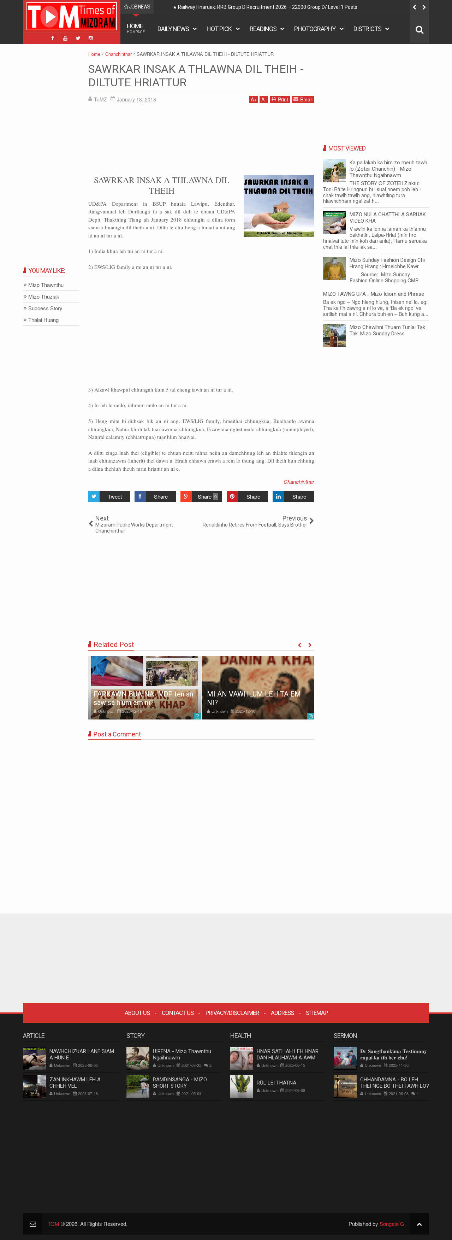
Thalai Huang (43, 320)
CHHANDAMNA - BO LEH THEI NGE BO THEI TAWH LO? (394, 1082)
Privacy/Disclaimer (232, 1012)
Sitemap (317, 1012)
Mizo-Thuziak (43, 296)
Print (283, 99)
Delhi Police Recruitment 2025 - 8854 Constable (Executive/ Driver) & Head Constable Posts (279, 7)
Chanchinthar (299, 481)
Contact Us (178, 1012)
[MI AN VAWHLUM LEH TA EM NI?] (258, 687)
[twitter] (78, 38)
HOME (136, 28)
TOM (53, 1223)
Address (282, 1012)
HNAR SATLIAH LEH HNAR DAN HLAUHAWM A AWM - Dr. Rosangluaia (288, 1057)
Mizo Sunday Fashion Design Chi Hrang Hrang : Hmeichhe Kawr (387, 263)
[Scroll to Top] (419, 1223)
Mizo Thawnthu (46, 285)
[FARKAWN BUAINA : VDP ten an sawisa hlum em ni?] (144, 687)
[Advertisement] (201, 138)
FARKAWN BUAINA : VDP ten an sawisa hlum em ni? (143, 698)
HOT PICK (219, 29)
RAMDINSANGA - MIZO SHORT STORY (180, 1082)
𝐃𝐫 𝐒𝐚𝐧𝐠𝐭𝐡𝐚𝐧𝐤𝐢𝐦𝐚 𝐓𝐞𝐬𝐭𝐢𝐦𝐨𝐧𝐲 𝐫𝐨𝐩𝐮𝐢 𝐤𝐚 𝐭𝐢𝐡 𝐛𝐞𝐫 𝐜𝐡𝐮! (393, 1054)
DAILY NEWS (173, 29)
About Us (137, 1012)
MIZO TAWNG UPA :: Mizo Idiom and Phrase (373, 294)
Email (306, 99)
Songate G (392, 1223)
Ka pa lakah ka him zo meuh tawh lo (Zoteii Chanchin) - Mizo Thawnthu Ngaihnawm (388, 168)
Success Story (45, 308)
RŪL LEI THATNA (276, 1083)
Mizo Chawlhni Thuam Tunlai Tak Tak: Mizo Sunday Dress (387, 330)
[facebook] (52, 38)
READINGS (263, 29)
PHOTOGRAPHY (314, 29)
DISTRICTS (367, 29)
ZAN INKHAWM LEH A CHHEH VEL (75, 1082)
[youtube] (65, 38)
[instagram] (90, 38)
